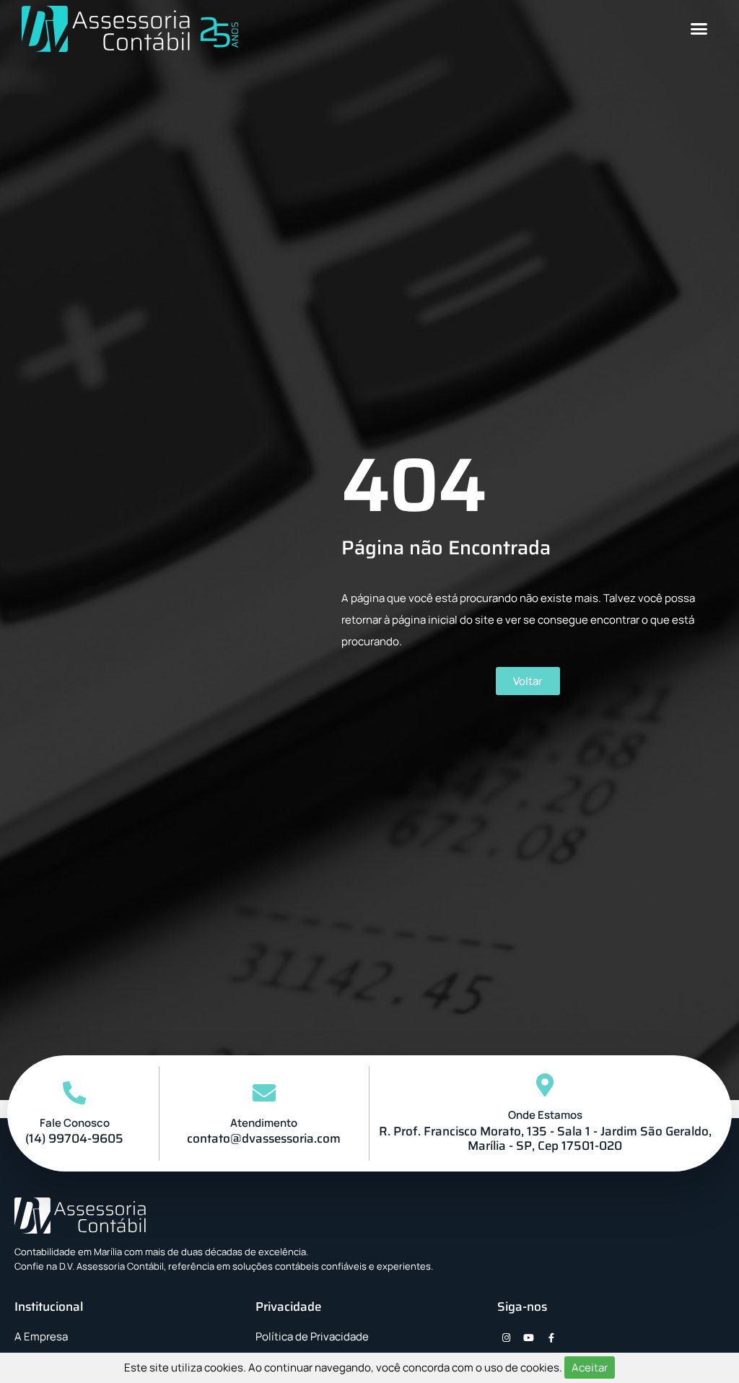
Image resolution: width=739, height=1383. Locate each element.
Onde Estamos (545, 1114)
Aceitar (590, 1367)
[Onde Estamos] (544, 1084)
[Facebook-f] (551, 1338)
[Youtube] (529, 1338)
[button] (699, 29)
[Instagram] (506, 1338)
